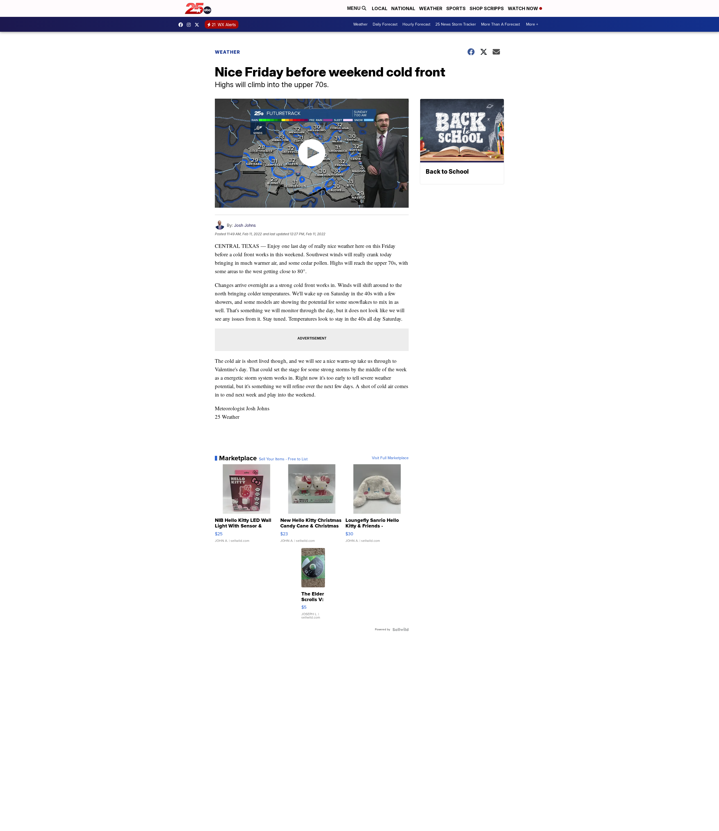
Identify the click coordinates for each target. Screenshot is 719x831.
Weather (430, 8)
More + (532, 24)
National (403, 8)
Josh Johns (245, 225)
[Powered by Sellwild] (400, 629)
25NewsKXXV (182, 24)
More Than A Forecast (500, 24)
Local (379, 8)
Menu (354, 8)
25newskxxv (190, 24)
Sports (456, 8)
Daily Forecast (385, 24)
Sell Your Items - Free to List (283, 459)
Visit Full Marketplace (390, 458)
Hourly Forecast (416, 24)
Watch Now (523, 8)
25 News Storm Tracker (455, 24)
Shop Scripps (487, 8)
